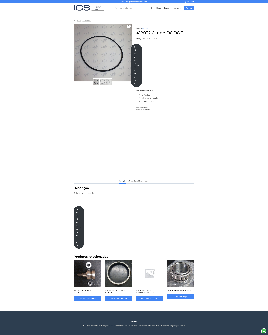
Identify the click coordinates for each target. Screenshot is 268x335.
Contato (189, 8)
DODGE (145, 29)
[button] (129, 26)
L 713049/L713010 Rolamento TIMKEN (145, 291)
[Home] (74, 21)
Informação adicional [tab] (135, 181)
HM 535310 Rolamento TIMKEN (115, 291)
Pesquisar (152, 8)
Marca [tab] (147, 181)
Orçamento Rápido (87, 298)
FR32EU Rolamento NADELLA (83, 291)
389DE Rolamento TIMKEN (180, 290)
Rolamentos (146, 109)
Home (158, 8)
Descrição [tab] (122, 181)
